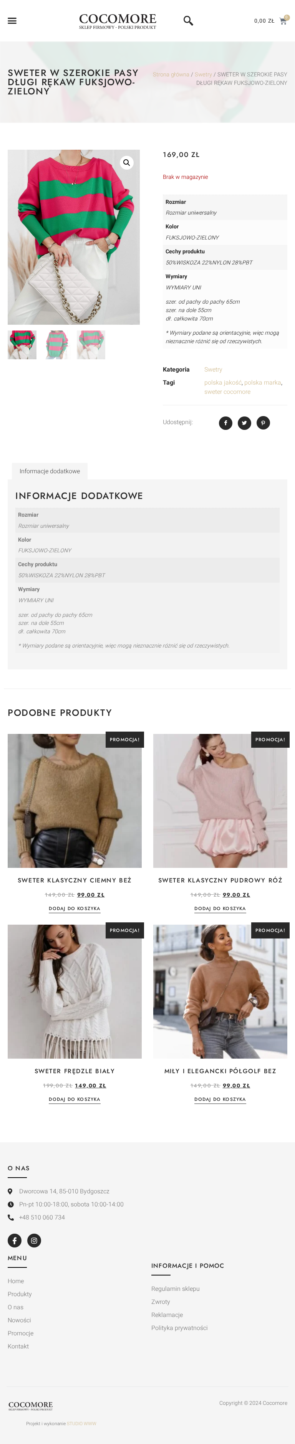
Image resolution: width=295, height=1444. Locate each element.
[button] (12, 20)
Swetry (203, 75)
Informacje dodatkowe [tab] (50, 471)
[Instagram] (34, 1240)
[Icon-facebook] (15, 1240)
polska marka (262, 382)
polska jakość (223, 382)
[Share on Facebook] (225, 423)
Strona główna (171, 75)
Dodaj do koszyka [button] (74, 909)
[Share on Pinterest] (263, 423)
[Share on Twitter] (244, 423)
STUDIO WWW (81, 1423)
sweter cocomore (227, 392)
